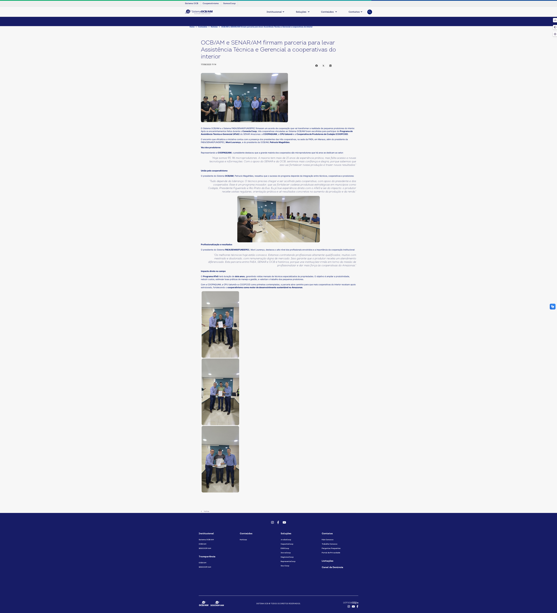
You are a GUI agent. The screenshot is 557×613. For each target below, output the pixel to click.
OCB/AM (202, 544)
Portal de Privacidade (331, 553)
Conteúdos (327, 12)
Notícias (243, 540)
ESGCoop (285, 548)
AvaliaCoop (286, 540)
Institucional (274, 12)
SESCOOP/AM (205, 548)
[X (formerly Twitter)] (323, 65)
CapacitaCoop (287, 544)
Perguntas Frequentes (331, 548)
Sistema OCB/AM (206, 540)
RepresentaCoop (288, 561)
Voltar (206, 511)
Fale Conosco (327, 540)
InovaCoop (286, 553)
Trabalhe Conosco (329, 544)
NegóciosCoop (287, 557)
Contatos (354, 12)
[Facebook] (316, 65)
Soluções (301, 12)
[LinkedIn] (330, 65)
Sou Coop (285, 566)
